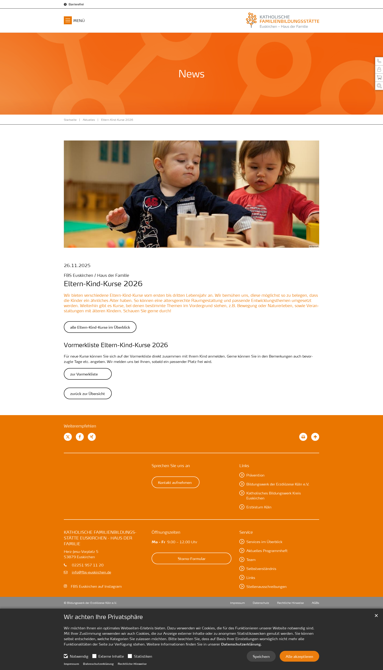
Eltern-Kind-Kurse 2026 (117, 120)
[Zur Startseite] (279, 20)
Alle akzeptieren (299, 656)
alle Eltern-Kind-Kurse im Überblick (100, 327)
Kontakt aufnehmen (175, 482)
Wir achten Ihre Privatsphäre (103, 617)
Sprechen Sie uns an (171, 465)
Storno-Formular (191, 558)
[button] (379, 61)
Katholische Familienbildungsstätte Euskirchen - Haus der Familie (100, 538)
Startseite (70, 120)
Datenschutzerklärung (241, 644)
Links (244, 465)
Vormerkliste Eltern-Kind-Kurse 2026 (116, 345)
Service (246, 532)
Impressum (71, 664)
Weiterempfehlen (80, 425)
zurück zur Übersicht (87, 393)
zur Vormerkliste (84, 373)
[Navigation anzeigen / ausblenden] (67, 21)
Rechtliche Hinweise (132, 664)
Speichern (261, 656)
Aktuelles (89, 120)
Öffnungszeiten (166, 532)
